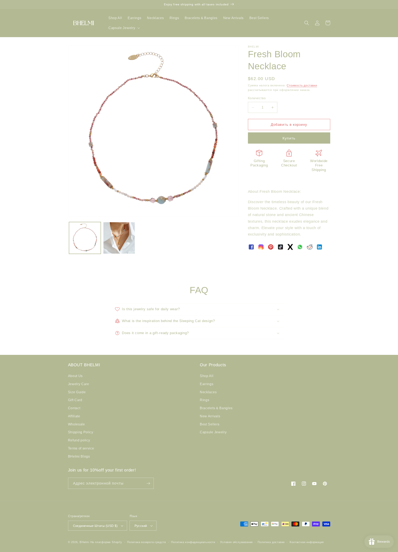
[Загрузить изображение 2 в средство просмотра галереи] (119, 238)
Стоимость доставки (302, 85)
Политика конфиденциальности (193, 542)
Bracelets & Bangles (216, 408)
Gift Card (75, 400)
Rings (204, 400)
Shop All (207, 376)
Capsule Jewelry (213, 432)
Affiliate (74, 416)
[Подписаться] (148, 483)
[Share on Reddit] (309, 247)
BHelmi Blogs (79, 456)
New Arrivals (210, 416)
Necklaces (208, 392)
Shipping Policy (80, 432)
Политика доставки (271, 542)
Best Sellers (209, 424)
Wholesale (76, 424)
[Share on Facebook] (251, 247)
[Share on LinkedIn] (319, 247)
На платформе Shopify (106, 542)
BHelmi (84, 542)
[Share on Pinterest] (270, 247)
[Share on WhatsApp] (300, 247)
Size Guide (77, 392)
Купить (289, 138)
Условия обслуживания (236, 542)
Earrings (207, 384)
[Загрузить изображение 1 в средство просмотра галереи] (85, 238)
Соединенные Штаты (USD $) (95, 526)
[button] (124, 28)
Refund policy (79, 440)
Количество (257, 98)
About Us (75, 376)
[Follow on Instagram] (261, 247)
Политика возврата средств (146, 542)
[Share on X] (290, 247)
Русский (141, 526)
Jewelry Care (78, 384)
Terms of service (81, 448)
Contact (74, 408)
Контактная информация (307, 542)
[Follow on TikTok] (280, 247)
